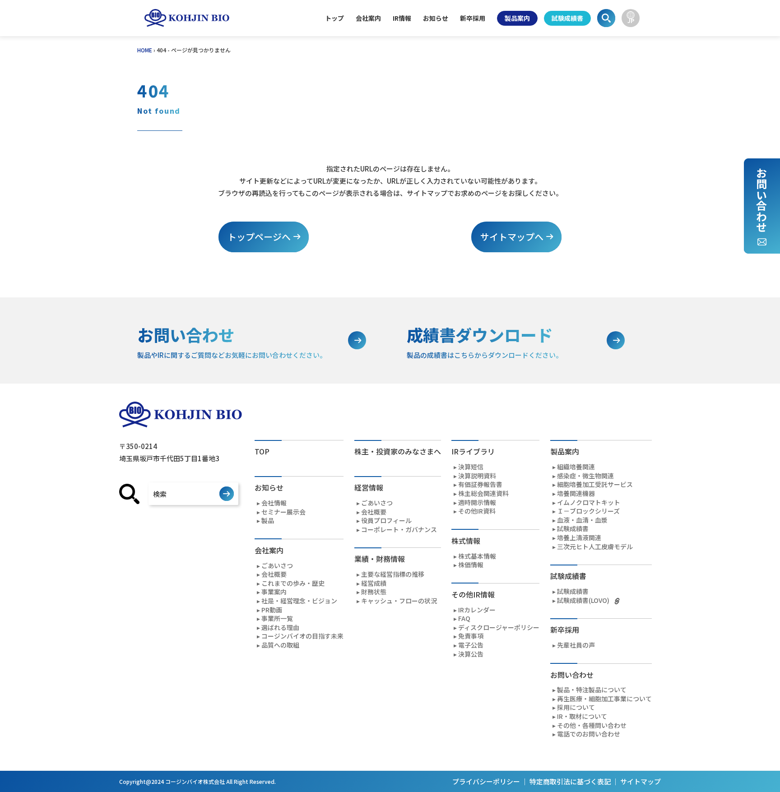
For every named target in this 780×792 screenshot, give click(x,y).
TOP (262, 451)
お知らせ (435, 18)
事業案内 (274, 592)
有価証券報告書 (480, 484)
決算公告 (470, 654)
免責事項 (470, 636)
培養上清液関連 (579, 537)
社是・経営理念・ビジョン (299, 601)
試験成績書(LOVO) (583, 600)
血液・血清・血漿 (582, 520)
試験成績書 (567, 18)
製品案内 (517, 18)
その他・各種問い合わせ (592, 725)
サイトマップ (640, 781)
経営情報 (368, 487)
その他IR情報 (473, 594)
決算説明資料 (477, 476)
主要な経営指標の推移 (392, 574)
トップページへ (259, 236)
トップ (334, 18)
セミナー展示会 (283, 512)
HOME (144, 50)
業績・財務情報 (379, 558)
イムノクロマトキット (588, 502)
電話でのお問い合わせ (588, 734)
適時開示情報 (477, 502)
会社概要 (274, 574)
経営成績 (373, 583)
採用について (576, 707)
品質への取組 (280, 645)
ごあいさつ (277, 565)
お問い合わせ (761, 199)
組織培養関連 (576, 467)
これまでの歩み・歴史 (293, 583)
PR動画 (271, 610)
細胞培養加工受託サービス (595, 484)
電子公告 (470, 645)
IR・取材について (582, 716)
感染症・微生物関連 (585, 476)
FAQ (464, 618)
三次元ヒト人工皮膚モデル (595, 546)
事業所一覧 (277, 618)
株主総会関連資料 (483, 493)
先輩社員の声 (576, 645)
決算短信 (470, 467)
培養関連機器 (576, 493)
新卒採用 (472, 18)
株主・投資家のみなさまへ (397, 451)
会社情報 (274, 503)
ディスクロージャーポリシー (498, 627)
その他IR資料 (477, 511)
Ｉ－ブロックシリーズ (588, 511)
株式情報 (465, 540)
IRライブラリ (473, 451)
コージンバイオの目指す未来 (302, 636)
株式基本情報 (477, 556)
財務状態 (373, 592)
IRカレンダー (477, 610)
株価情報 (470, 564)
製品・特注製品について (592, 689)
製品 (267, 520)
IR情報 (402, 18)
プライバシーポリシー (486, 781)
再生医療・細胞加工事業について (604, 699)
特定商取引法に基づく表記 (570, 781)
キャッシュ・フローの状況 (399, 601)
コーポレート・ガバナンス (399, 529)
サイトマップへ (511, 236)
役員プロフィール (386, 520)
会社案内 (368, 18)
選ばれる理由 (280, 627)
